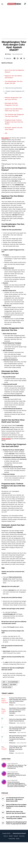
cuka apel (5, 684)
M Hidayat (9, 54)
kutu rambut (13, 684)
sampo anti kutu (6, 438)
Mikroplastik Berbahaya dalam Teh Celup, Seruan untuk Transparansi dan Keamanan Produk (17, 738)
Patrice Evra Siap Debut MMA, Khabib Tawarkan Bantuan (17, 720)
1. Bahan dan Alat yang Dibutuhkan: (13, 88)
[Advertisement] (14, 22)
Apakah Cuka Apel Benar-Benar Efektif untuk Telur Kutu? (14, 109)
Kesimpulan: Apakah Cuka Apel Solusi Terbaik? (13, 128)
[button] (2, 4)
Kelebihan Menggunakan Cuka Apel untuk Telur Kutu (13, 98)
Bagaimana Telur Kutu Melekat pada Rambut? (13, 76)
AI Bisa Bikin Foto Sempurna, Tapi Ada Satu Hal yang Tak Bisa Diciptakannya (16, 766)
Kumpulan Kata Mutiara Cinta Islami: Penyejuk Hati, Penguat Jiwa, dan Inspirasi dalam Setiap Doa (17, 700)
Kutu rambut (5, 138)
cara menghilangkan (13, 681)
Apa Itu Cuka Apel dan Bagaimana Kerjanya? (14, 71)
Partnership (21, 836)
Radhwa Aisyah (12, 732)
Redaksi (11, 836)
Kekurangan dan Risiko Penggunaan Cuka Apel (11, 104)
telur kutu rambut (7, 687)
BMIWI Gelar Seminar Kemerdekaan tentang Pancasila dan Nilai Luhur (16, 775)
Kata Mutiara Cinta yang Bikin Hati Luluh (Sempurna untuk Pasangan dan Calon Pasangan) (17, 710)
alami (4, 681)
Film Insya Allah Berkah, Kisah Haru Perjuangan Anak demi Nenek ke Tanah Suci (17, 728)
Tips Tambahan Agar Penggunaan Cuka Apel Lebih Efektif (14, 115)
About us (6, 836)
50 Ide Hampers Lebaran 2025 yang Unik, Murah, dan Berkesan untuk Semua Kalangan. (17, 748)
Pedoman (16, 836)
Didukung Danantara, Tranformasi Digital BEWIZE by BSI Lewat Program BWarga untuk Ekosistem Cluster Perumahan (17, 784)
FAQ (6, 133)
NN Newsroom (12, 723)
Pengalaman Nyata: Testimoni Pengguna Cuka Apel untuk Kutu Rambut (14, 122)
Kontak (17, 838)
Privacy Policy (12, 838)
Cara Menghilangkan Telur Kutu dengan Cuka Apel (13, 82)
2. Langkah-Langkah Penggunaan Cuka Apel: (14, 92)
